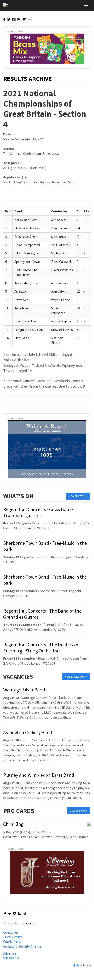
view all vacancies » (75, 676)
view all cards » (78, 811)
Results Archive (27, 79)
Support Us (11, 958)
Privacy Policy (12, 937)
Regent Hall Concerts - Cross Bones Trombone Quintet (38, 512)
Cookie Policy (12, 942)
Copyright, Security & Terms (22, 946)
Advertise (9, 953)
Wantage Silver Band (24, 690)
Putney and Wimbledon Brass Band (38, 775)
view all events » (78, 496)
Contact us (10, 932)
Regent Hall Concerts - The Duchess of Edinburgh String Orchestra (41, 648)
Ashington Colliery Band (27, 732)
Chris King (13, 824)
